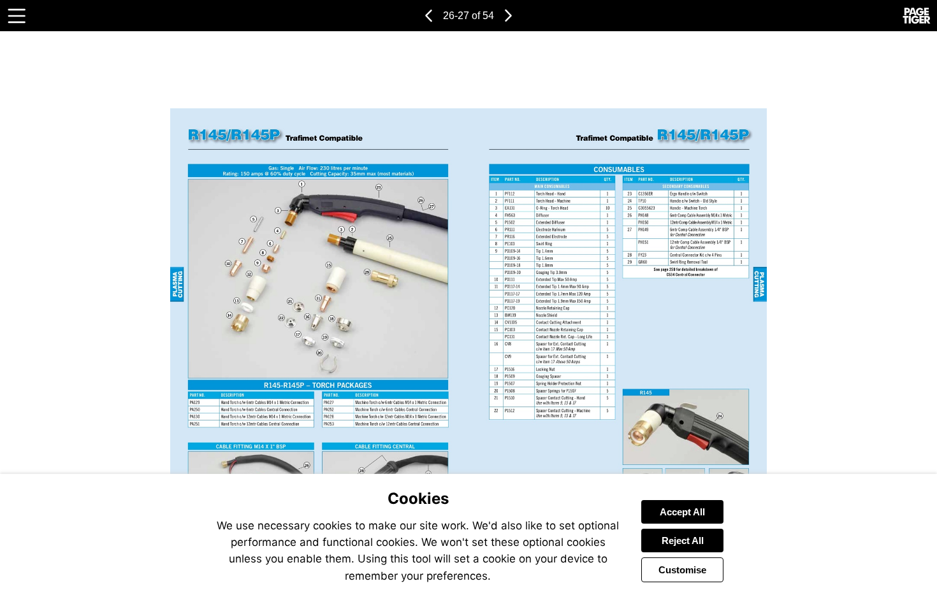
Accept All (682, 511)
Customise (682, 569)
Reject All (683, 540)
